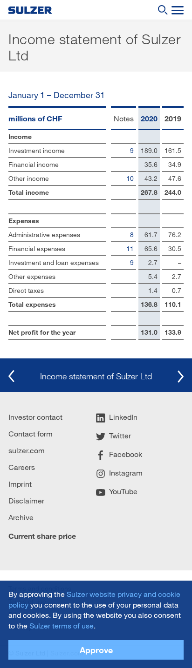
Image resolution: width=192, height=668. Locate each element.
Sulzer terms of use (61, 625)
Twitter (120, 435)
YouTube (123, 491)
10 (130, 178)
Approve (96, 650)
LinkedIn (123, 417)
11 (130, 248)
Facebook (125, 454)
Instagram (126, 473)
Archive (21, 517)
